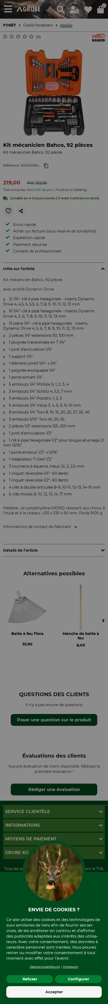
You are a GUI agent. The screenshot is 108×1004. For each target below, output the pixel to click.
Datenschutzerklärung (45, 967)
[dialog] (54, 502)
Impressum (70, 967)
